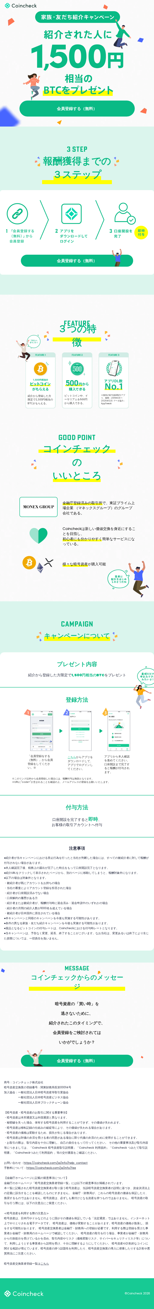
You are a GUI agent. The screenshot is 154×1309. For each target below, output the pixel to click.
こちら (45, 1264)
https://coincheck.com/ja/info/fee (51, 1168)
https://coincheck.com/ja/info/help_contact (56, 1163)
